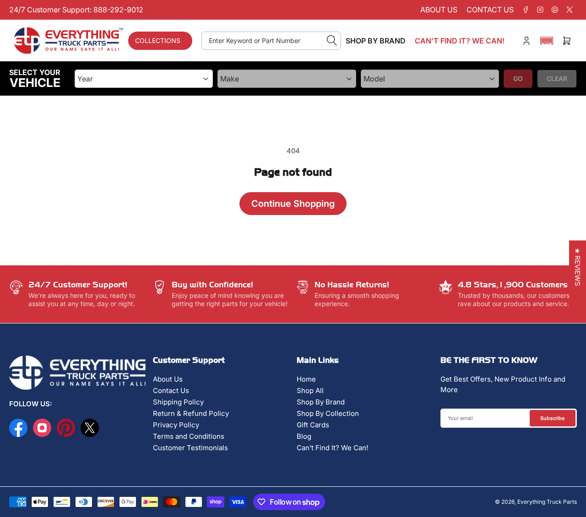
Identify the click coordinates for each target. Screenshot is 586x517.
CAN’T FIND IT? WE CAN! (460, 40)
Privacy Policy (176, 424)
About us (438, 9)
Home (306, 379)
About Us (168, 379)
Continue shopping (293, 203)
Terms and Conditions (188, 436)
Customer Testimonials (190, 447)
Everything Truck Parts (547, 501)
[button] (547, 40)
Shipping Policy (178, 402)
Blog (304, 436)
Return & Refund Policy (191, 413)
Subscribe (552, 418)
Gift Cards (313, 424)
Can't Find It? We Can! (332, 447)
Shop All (310, 390)
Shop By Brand (321, 402)
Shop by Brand (376, 40)
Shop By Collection (328, 413)
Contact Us (171, 390)
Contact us (490, 9)
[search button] (332, 41)
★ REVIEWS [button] (577, 267)
